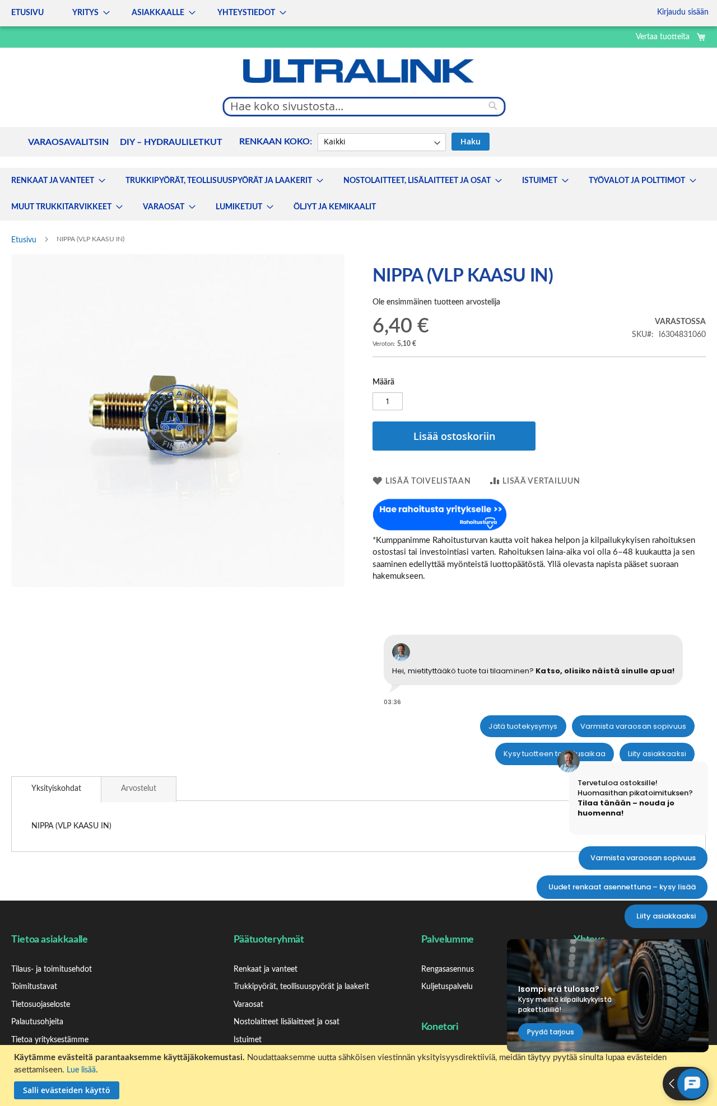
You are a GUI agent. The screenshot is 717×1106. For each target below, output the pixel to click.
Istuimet (248, 1040)
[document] (360, 1075)
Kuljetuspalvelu (447, 987)
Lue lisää (81, 1070)
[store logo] (358, 71)
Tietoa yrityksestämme (50, 1040)
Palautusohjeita (37, 1022)
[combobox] (364, 106)
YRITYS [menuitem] (85, 13)
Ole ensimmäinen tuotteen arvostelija (436, 302)
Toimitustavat (34, 987)
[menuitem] (54, 181)
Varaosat (248, 1005)
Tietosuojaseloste (40, 1005)
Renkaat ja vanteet (265, 969)
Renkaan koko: (275, 141)
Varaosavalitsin (68, 142)
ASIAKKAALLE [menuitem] (158, 13)
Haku (470, 141)
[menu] (145, 13)
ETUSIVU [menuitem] (27, 13)
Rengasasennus (447, 969)
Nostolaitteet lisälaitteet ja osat (286, 1022)
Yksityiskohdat (56, 789)
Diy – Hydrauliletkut (171, 142)
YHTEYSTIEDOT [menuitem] (246, 13)
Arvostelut (138, 789)
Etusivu (23, 240)
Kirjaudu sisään (683, 12)
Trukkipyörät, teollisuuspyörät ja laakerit (301, 987)
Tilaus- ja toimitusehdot (51, 969)
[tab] (56, 789)
